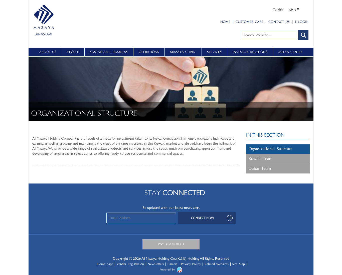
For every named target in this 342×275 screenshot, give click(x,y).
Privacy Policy (191, 264)
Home (225, 22)
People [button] (73, 52)
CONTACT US (279, 22)
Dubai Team (260, 169)
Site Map (238, 264)
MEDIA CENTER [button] (290, 52)
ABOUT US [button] (47, 52)
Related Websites (217, 264)
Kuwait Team (260, 159)
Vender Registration (130, 264)
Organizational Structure (270, 149)
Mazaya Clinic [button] (183, 52)
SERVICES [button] (214, 52)
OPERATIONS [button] (149, 52)
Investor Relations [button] (250, 52)
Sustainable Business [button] (109, 52)
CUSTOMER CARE (249, 22)
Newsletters (156, 264)
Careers (172, 264)
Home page (105, 264)
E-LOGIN (301, 22)
